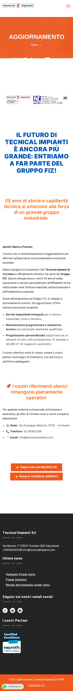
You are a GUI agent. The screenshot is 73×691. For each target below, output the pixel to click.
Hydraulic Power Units (20, 574)
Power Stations (16, 579)
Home (34, 45)
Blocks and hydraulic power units (28, 585)
